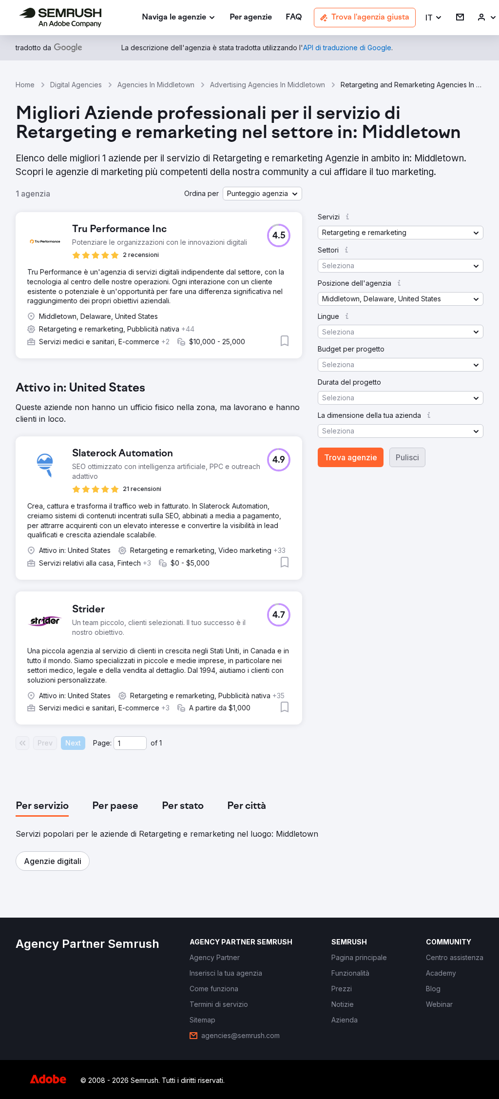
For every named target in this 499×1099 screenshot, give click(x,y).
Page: (102, 743)
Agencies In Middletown (155, 84)
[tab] (42, 806)
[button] (433, 18)
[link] (251, 18)
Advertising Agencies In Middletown (267, 84)
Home (25, 84)
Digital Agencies (76, 84)
